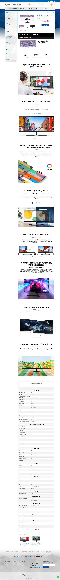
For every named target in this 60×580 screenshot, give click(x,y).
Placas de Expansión (8, 30)
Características (22, 37)
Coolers (7, 27)
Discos (7, 23)
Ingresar (23, 563)
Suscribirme (45, 567)
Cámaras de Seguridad (9, 58)
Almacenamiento (8, 38)
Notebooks (6, 564)
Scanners (7, 48)
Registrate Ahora (24, 565)
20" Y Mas (53, 12)
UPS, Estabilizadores (8, 37)
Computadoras (8, 13)
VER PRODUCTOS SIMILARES (45, 25)
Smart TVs (7, 44)
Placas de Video (8, 24)
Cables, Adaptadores (8, 39)
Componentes (14, 8)
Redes (32, 8)
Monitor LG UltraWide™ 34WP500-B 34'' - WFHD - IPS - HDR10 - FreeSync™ (24, 544)
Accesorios (20, 8)
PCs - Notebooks (8, 8)
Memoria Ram (8, 22)
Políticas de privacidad (39, 578)
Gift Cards (36, 8)
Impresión (28, 8)
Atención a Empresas (16, 564)
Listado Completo (7, 570)
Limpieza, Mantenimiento (9, 40)
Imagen (24, 8)
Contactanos (34, 4)
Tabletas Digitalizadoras (9, 36)
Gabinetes (7, 25)
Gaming (7, 35)
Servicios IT (15, 565)
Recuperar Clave (24, 564)
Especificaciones (28, 37)
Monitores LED (8, 43)
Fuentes (7, 26)
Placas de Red (8, 54)
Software (7, 17)
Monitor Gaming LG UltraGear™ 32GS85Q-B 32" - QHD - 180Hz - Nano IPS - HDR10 (36, 544)
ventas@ (36, 561)
